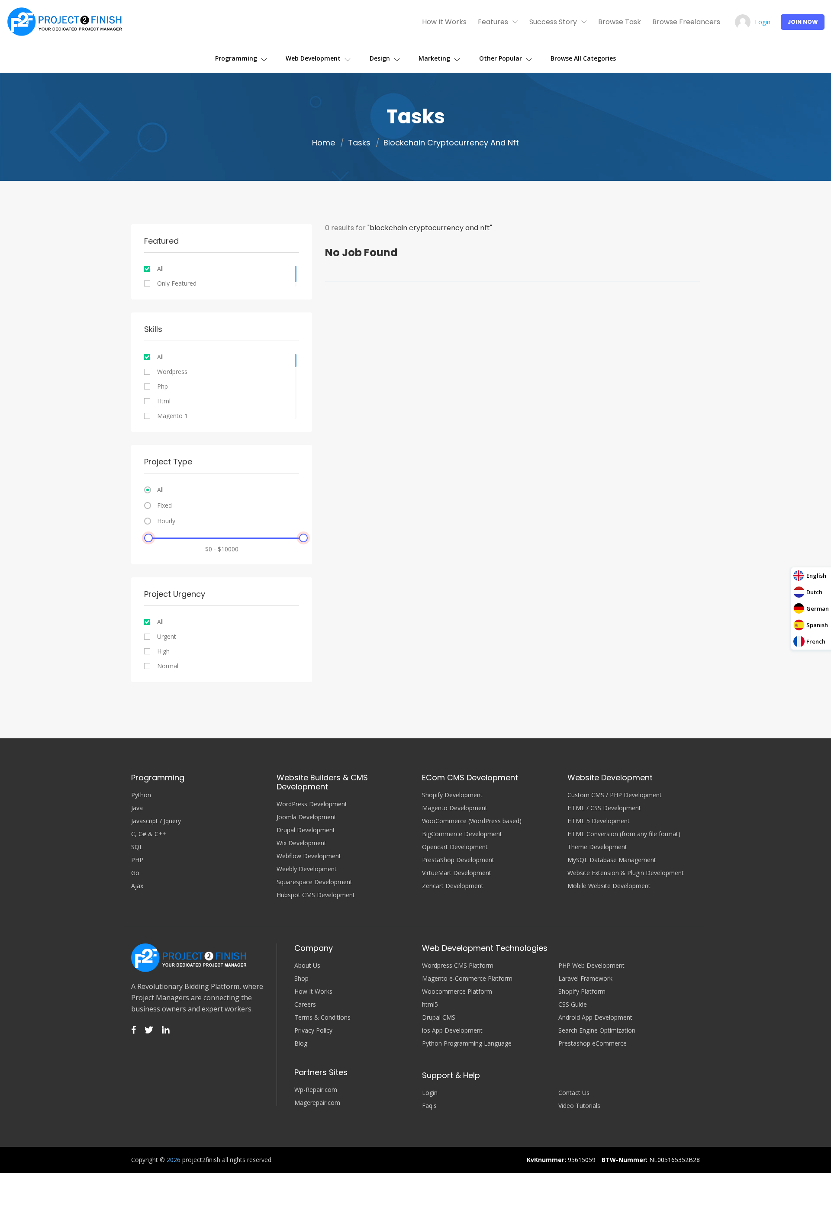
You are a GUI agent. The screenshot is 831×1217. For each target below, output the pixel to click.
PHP (137, 859)
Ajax (137, 885)
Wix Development (301, 843)
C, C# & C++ (148, 834)
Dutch (814, 592)
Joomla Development (306, 817)
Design (381, 58)
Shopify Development (452, 795)
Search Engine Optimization (596, 1030)
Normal (167, 666)
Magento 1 (172, 416)
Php (162, 386)
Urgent (166, 637)
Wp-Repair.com (315, 1089)
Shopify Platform (582, 991)
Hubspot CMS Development (316, 895)
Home (323, 143)
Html (164, 401)
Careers (305, 1004)
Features (493, 22)
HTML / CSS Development (604, 808)
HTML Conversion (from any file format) (623, 834)
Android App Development (595, 1017)
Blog (300, 1043)
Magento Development (454, 808)
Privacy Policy (313, 1030)
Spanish (817, 625)
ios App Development (452, 1030)
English (816, 576)
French (815, 641)
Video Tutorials (579, 1105)
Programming (237, 58)
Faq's (429, 1105)
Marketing (435, 58)
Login (762, 22)
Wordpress (172, 372)
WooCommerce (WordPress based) (472, 821)
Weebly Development (307, 869)
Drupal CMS (438, 1017)
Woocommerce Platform (457, 991)
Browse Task (619, 22)
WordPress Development (312, 804)
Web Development (314, 58)
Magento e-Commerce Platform (467, 978)
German (817, 608)
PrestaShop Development (458, 859)
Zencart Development (452, 885)
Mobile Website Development (609, 885)
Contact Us (573, 1092)
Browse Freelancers (686, 22)
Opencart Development (455, 847)
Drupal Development (306, 830)
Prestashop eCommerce (592, 1043)
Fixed (164, 505)
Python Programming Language (467, 1043)
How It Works (444, 22)
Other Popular (501, 58)
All (160, 269)
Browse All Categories (583, 58)
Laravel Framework (585, 978)
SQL (137, 847)
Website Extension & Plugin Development (625, 872)
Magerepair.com (317, 1102)
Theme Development (597, 847)
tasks (359, 143)
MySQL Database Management (611, 859)
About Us (307, 965)
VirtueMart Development (456, 872)
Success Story (553, 22)
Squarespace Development (314, 882)
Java (137, 808)
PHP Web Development (591, 965)
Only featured (176, 283)
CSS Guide (572, 1004)
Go (135, 872)
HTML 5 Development (598, 821)
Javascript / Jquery (156, 821)
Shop (301, 978)
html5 (430, 1004)
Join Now (802, 22)
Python (141, 795)
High (163, 651)
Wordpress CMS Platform (457, 965)
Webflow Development (309, 856)
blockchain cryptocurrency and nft (451, 143)
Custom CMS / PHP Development (614, 795)
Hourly (166, 521)
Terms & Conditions (322, 1017)
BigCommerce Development (462, 834)
